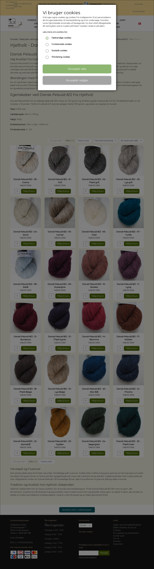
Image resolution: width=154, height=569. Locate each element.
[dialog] (77, 284)
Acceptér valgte (77, 80)
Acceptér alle (77, 69)
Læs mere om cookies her (55, 32)
